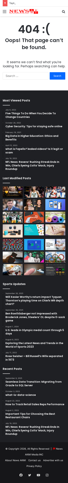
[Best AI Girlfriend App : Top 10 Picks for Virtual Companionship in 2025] (13, 192)
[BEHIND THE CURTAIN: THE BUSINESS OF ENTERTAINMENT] (34, 257)
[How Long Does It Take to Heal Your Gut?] (55, 230)
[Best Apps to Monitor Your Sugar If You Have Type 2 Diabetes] (34, 269)
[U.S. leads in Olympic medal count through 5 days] (55, 257)
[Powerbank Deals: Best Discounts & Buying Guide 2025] (34, 217)
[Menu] (4, 13)
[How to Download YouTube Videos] (13, 257)
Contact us (34, 460)
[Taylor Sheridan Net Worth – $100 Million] (13, 204)
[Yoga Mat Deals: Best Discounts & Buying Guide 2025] (55, 217)
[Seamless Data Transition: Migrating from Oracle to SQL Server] (34, 244)
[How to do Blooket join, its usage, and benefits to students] (34, 230)
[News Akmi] (23, 11)
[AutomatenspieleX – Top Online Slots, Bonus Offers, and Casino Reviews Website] (55, 269)
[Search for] (63, 13)
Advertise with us (53, 460)
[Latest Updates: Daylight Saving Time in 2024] (13, 269)
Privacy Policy (34, 466)
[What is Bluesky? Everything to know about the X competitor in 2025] (55, 204)
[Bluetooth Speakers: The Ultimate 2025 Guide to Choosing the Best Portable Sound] (13, 231)
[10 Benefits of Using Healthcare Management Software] (55, 244)
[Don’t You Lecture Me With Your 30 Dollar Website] (13, 244)
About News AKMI (15, 460)
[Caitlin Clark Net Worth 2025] (34, 192)
